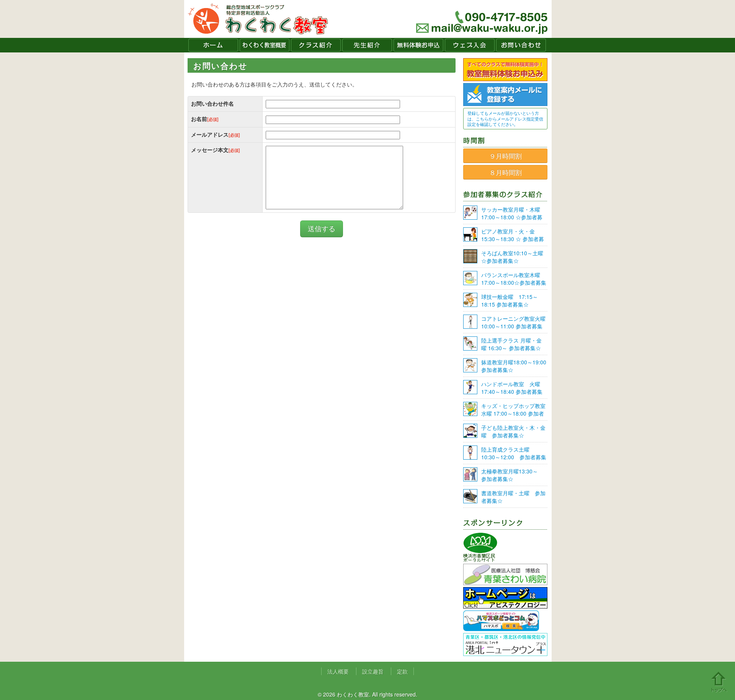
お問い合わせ (521, 45)
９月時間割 (505, 155)
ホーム (213, 45)
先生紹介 (367, 45)
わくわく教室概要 (264, 45)
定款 (402, 671)
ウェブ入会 (470, 45)
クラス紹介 (316, 45)
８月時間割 (505, 172)
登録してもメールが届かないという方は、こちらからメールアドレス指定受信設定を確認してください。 (505, 118)
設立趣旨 (373, 671)
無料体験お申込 (418, 45)
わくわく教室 (258, 19)
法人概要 (338, 671)
